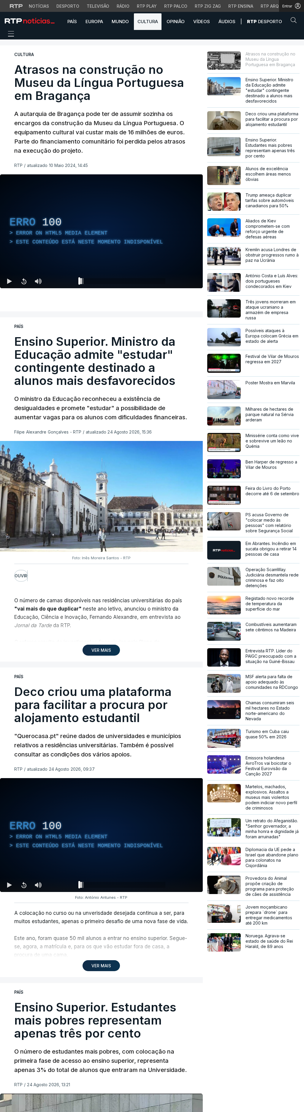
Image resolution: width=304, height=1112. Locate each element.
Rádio (123, 6)
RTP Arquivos (276, 6)
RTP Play (147, 6)
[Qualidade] (179, 281)
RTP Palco (175, 6)
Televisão (98, 6)
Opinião (176, 21)
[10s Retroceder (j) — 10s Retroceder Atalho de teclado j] (24, 281)
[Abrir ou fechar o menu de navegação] (9, 34)
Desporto (67, 6)
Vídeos (201, 21)
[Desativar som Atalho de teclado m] (38, 281)
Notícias (39, 6)
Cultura (147, 21)
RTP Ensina (240, 6)
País (72, 21)
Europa (94, 21)
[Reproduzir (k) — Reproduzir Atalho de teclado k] (9, 281)
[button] (295, 21)
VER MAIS (101, 650)
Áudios (226, 21)
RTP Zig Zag (208, 6)
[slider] (122, 282)
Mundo (120, 21)
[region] (101, 231)
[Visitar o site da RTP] (16, 6)
